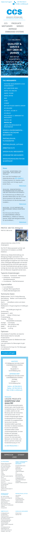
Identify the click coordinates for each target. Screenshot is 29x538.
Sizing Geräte (4, 507)
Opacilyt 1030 (18, 514)
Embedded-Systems (14, 31)
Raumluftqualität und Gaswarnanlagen (5, 522)
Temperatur (18, 467)
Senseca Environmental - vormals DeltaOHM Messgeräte (13, 132)
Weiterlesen (22, 186)
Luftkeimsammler (19, 501)
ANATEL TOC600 (8, 93)
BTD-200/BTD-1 (19, 178)
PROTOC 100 (7, 120)
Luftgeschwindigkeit (19, 471)
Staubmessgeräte (5, 516)
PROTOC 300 (8, 122)
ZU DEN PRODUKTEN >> (12, 446)
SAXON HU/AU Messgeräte (13, 151)
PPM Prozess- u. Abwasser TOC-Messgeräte (14, 116)
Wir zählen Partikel (5, 496)
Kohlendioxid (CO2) (5, 528)
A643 (5, 98)
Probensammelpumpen (6, 520)
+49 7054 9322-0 (21, 2)
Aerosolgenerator (19, 498)
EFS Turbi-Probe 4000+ (11, 88)
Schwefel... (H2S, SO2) (5, 531)
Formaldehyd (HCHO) (5, 527)
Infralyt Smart (18, 513)
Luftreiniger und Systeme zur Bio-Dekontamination (7, 518)
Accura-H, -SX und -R (10, 111)
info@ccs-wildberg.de (21, 4)
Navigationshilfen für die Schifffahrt (14, 160)
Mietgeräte (7, 26)
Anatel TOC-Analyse (10, 91)
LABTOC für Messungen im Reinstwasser (12, 126)
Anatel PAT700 (8, 96)
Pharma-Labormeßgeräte (6, 498)
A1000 (6, 101)
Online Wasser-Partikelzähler (7, 505)
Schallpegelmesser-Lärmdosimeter (5, 513)
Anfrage (13, 29)
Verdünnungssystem (19, 499)
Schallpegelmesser (19, 478)
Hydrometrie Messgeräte (13, 155)
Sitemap (21, 455)
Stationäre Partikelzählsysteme (5, 500)
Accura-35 (7, 113)
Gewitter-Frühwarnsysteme (21, 482)
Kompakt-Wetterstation (20, 465)
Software (3, 506)
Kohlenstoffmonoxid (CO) (6, 530)
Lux (16, 472)
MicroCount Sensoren (5, 503)
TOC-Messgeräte (9, 80)
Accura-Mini (8, 108)
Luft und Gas (18, 495)
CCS (5, 23)
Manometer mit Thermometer (18, 469)
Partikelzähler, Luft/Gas (13, 144)
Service (20, 26)
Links (14, 457)
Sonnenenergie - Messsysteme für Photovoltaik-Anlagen (20, 476)
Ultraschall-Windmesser (20, 479)
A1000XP (6, 103)
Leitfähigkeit (18, 481)
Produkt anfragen (8, 353)
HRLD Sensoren (4, 502)
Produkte (16, 23)
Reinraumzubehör (19, 502)
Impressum (8, 455)
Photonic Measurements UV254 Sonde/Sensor (14, 85)
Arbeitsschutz (9, 148)
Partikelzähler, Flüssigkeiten (9, 139)
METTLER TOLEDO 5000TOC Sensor (14, 106)
